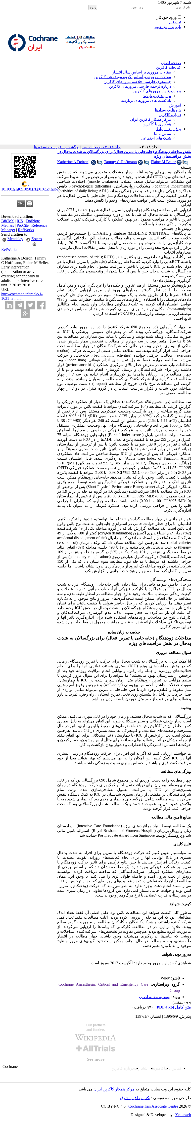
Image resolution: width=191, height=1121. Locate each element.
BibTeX (7, 221)
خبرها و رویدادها (168, 110)
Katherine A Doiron (72, 162)
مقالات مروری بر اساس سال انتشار (141, 72)
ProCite (23, 225)
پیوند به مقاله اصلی (154, 997)
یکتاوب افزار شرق (135, 1098)
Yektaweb (183, 1115)
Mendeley (15, 239)
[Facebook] (41, 305)
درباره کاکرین (170, 114)
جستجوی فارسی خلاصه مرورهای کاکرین (137, 81)
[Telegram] (19, 305)
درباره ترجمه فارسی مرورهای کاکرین (140, 86)
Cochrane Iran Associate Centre (153, 1106)
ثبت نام (175, 22)
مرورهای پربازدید (157, 96)
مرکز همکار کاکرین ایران (150, 119)
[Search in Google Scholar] (93, 163)
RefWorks (26, 230)
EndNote (33, 221)
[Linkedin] (9, 305)
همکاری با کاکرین (157, 124)
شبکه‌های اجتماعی (156, 138)
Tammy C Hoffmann (120, 162)
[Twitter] (30, 305)
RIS (20, 221)
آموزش (175, 105)
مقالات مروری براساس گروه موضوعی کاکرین (132, 77)
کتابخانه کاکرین (168, 67)
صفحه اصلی (171, 63)
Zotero (36, 239)
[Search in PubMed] (99, 163)
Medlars (7, 225)
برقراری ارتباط (168, 129)
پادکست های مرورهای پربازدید (146, 100)
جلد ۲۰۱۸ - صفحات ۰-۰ (101, 147)
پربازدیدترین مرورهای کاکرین (157, 91)
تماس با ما (162, 133)
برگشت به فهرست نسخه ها (56, 147)
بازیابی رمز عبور (167, 27)
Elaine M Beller (163, 162)
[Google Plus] (25, 313)
